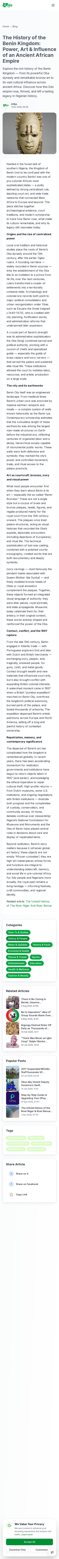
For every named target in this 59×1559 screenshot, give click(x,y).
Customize (42, 1549)
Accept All (29, 1541)
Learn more (27, 1534)
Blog (15, 26)
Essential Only (17, 1549)
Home (6, 26)
